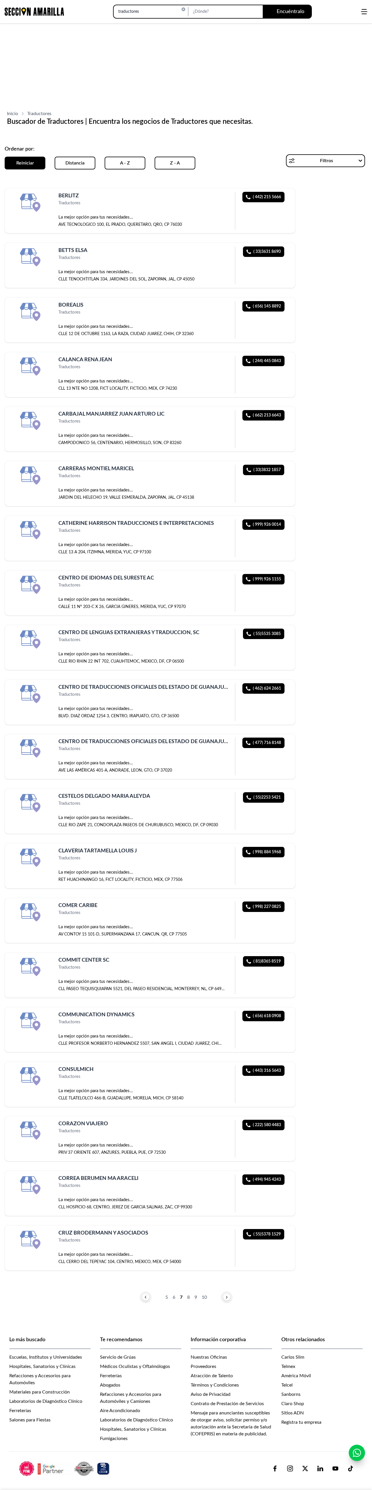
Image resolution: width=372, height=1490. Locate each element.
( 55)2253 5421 (267, 797)
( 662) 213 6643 (267, 415)
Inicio (12, 113)
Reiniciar (25, 163)
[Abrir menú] (364, 12)
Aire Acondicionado (120, 1410)
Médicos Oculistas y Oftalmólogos (135, 1366)
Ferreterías (20, 1410)
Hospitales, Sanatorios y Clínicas (42, 1366)
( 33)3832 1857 (267, 470)
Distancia (75, 163)
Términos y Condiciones (215, 1385)
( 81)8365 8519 (267, 961)
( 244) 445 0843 (267, 361)
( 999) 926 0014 (267, 525)
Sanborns (291, 1394)
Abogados (110, 1385)
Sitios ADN (292, 1413)
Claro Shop (292, 1403)
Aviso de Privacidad (210, 1394)
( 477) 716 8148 (267, 743)
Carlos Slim (292, 1357)
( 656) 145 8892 (267, 306)
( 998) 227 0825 (267, 907)
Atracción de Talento (212, 1375)
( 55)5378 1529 (267, 1234)
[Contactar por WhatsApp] (357, 1453)
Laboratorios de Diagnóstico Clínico (45, 1401)
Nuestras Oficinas (209, 1357)
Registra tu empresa (301, 1422)
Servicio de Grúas (118, 1357)
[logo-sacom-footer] (65, 1468)
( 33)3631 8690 (267, 252)
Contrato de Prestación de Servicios (227, 1403)
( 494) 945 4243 (267, 1180)
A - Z (125, 163)
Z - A (175, 163)
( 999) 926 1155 (267, 579)
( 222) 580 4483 (267, 1125)
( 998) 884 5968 (267, 852)
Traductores (39, 113)
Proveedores (203, 1366)
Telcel (287, 1385)
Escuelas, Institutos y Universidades (45, 1357)
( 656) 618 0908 (267, 1016)
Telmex (288, 1366)
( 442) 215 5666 (267, 197)
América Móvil (296, 1375)
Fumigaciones (114, 1438)
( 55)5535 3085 (267, 634)
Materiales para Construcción (39, 1392)
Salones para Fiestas (30, 1420)
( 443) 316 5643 (267, 1071)
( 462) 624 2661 (267, 688)
